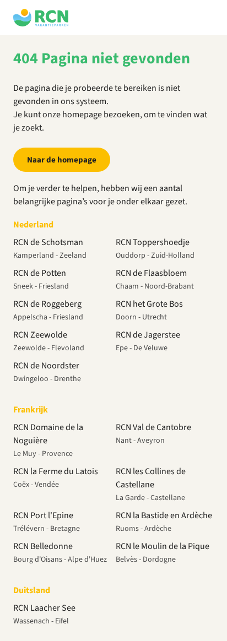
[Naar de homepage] (40, 17)
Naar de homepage (61, 160)
